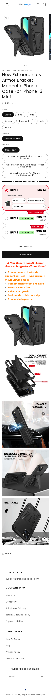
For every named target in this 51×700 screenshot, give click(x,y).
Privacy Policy (13, 652)
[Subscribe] (42, 676)
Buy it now (26, 254)
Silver (8, 127)
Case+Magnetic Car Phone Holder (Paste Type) (25, 165)
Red (20, 114)
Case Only (11, 150)
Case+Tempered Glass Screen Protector (25, 157)
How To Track (13, 639)
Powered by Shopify (36, 695)
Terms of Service (15, 658)
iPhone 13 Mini (12, 138)
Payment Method (15, 621)
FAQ (8, 645)
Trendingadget (20, 695)
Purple (41, 121)
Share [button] (8, 553)
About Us (10, 595)
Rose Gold (24, 121)
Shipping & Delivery (16, 608)
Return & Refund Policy (18, 614)
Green (8, 121)
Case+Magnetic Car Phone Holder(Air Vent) (25, 174)
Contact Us (12, 601)
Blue (32, 114)
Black (8, 114)
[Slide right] (32, 65)
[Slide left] (19, 65)
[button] (7, 4)
